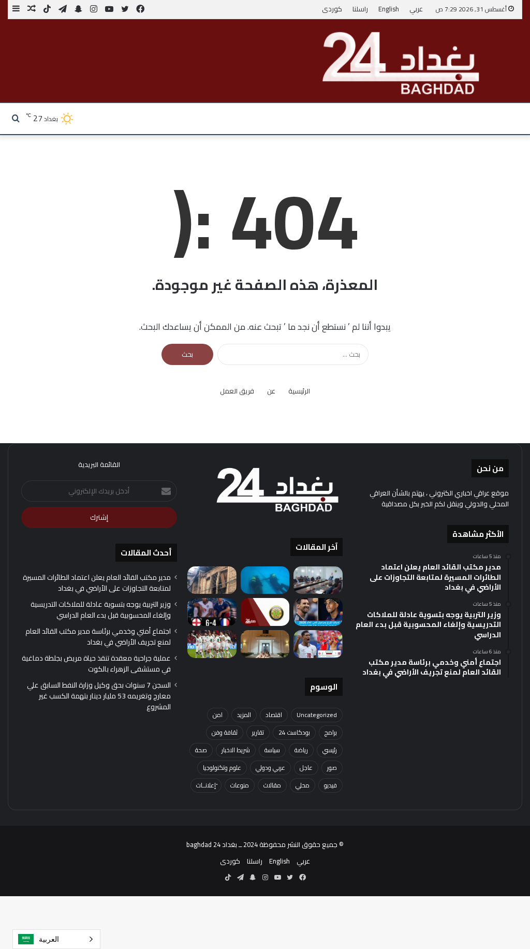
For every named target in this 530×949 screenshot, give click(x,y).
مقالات (272, 785)
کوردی (332, 9)
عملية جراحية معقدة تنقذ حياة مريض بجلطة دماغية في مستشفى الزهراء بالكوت (96, 663)
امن (218, 715)
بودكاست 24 (294, 732)
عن (271, 391)
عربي (416, 9)
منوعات (239, 785)
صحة (201, 750)
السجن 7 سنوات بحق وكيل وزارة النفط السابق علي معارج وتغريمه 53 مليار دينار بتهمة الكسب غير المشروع (99, 695)
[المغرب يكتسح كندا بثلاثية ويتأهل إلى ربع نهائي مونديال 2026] (212, 644)
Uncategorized (317, 715)
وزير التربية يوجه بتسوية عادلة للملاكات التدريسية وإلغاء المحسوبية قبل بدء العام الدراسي (101, 609)
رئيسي (329, 750)
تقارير (258, 732)
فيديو (330, 785)
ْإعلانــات (206, 785)
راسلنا (360, 9)
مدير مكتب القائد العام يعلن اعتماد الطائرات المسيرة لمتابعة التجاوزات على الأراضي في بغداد (97, 583)
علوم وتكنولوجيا (222, 767)
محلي (303, 785)
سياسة (272, 750)
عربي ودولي (270, 767)
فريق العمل (237, 391)
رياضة (301, 750)
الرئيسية (299, 391)
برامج (331, 732)
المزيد (244, 715)
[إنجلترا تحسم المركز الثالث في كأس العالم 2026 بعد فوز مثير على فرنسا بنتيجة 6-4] (212, 612)
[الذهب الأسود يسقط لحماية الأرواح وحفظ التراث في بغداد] (212, 580)
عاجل (306, 767)
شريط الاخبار (236, 750)
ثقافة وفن (225, 732)
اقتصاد (274, 715)
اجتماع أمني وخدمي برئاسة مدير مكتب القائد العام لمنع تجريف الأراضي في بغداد (98, 636)
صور (332, 767)
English (388, 9)
